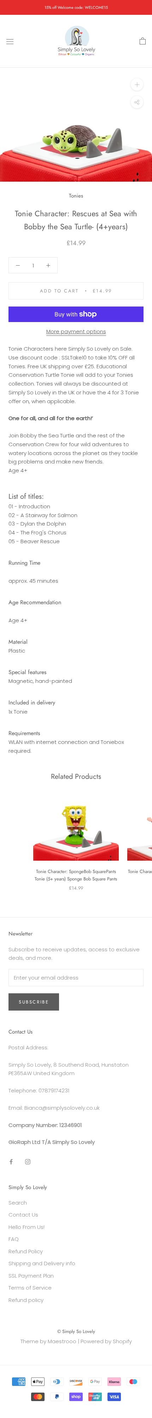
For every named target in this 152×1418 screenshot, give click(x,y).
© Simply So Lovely (76, 1331)
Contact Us (23, 1214)
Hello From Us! (26, 1227)
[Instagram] (27, 1161)
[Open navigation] (9, 41)
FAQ (13, 1239)
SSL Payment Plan (31, 1275)
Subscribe (34, 1002)
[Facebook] (11, 1161)
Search (17, 1202)
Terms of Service (30, 1287)
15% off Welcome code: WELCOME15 (76, 7)
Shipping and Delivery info (41, 1263)
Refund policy (25, 1300)
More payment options (76, 331)
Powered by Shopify (106, 1341)
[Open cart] (143, 41)
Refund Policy (25, 1251)
